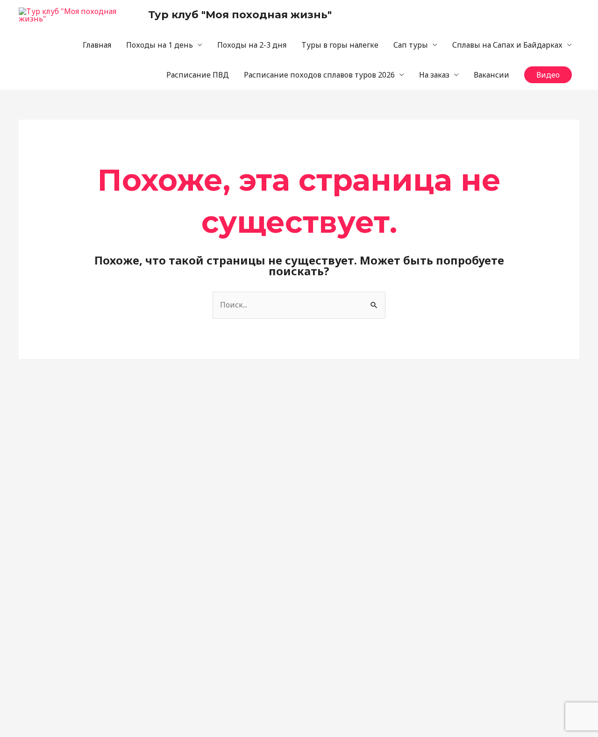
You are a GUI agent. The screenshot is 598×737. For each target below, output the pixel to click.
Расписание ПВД (197, 75)
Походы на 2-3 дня (251, 45)
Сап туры (410, 45)
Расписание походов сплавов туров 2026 (319, 75)
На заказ (434, 75)
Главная (97, 45)
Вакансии (491, 75)
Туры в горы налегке (339, 45)
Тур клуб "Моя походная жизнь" (240, 14)
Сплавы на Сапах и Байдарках (507, 45)
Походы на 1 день (159, 45)
